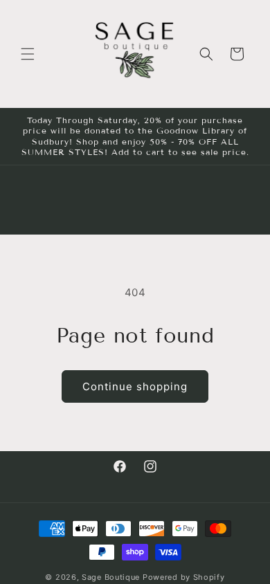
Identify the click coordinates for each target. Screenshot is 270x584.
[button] (27, 54)
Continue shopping (135, 386)
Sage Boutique (111, 577)
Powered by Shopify (184, 577)
